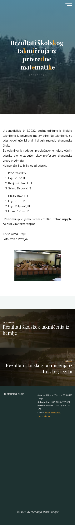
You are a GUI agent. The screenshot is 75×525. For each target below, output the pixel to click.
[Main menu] (68, 5)
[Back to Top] (60, 510)
